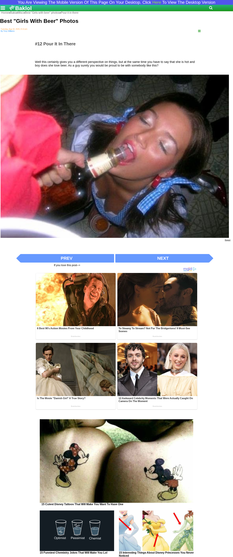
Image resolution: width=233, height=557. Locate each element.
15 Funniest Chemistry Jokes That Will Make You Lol (73, 552)
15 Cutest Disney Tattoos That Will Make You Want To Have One (82, 504)
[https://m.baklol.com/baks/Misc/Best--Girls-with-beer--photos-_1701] (199, 31)
